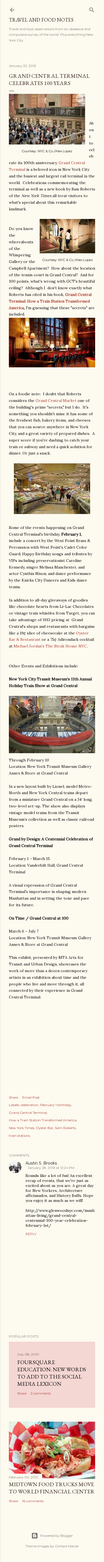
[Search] (91, 8)
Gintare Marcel (66, 1546)
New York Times (21, 1128)
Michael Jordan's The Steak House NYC (50, 646)
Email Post (31, 1097)
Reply (31, 1234)
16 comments (33, 1501)
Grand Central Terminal (28, 1113)
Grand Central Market (56, 400)
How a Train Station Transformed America (43, 1120)
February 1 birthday (55, 1105)
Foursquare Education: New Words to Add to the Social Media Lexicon (51, 1373)
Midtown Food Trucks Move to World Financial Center (52, 1488)
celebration (29, 1105)
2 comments (41, 1393)
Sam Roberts (65, 1128)
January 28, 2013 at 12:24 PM (51, 1168)
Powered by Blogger (56, 1535)
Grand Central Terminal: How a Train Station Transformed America (50, 301)
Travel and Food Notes (41, 20)
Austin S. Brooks (41, 1163)
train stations (19, 1136)
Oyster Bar (44, 1128)
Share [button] (13, 1097)
